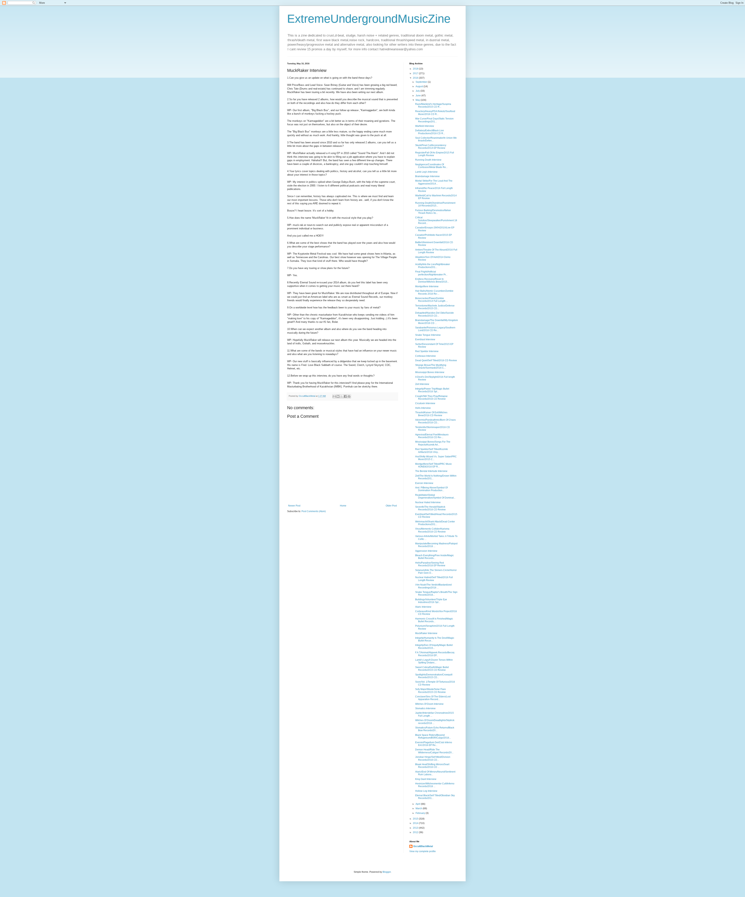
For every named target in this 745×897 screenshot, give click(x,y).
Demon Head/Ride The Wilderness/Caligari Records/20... (434, 751)
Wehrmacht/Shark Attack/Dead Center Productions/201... (435, 523)
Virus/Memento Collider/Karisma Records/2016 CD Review (432, 530)
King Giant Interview (425, 779)
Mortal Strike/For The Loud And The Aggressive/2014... (433, 182)
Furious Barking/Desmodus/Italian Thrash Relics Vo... (433, 211)
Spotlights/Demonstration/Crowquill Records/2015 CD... (433, 676)
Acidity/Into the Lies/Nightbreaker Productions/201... (432, 265)
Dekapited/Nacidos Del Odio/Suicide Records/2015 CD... (434, 314)
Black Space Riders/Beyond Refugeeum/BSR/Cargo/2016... (433, 736)
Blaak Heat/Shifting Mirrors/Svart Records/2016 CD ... (432, 765)
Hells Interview (423, 408)
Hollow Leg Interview (426, 791)
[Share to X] (342, 396)
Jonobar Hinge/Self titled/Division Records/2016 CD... (432, 758)
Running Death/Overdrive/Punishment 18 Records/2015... (435, 204)
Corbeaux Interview (425, 356)
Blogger (387, 872)
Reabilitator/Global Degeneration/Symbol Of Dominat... (435, 496)
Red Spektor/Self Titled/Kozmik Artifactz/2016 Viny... (431, 450)
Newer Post (294, 505)
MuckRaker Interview (426, 633)
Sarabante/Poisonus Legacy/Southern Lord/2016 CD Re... (435, 329)
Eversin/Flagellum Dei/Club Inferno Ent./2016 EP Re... (433, 743)
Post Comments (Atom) (313, 511)
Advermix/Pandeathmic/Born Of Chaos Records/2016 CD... (435, 421)
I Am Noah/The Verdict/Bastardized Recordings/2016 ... (433, 586)
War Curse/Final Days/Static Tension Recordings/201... (434, 120)
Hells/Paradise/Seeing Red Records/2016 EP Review (430, 564)
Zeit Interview (422, 384)
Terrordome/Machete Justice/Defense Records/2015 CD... (435, 307)
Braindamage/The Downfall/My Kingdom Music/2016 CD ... (436, 321)
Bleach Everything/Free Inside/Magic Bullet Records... (434, 556)
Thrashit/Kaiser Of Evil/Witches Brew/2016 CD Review (431, 414)
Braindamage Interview (427, 176)
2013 (416, 828)
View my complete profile (422, 851)
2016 (416, 78)
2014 (416, 823)
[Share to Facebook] (345, 396)
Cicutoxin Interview (425, 403)
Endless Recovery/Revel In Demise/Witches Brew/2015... (432, 280)
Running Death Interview (428, 159)
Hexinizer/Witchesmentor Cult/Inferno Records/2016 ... (434, 785)
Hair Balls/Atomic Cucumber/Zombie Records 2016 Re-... (434, 292)
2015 (416, 818)
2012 (416, 832)
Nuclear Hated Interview (428, 502)
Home (343, 505)
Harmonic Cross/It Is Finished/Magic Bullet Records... (434, 620)
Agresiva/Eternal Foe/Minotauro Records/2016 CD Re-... (432, 436)
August (420, 86)
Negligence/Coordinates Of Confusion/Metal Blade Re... (431, 166)
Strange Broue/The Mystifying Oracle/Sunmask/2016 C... (430, 366)
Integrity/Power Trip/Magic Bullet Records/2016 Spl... (432, 390)
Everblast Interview (425, 339)
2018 (416, 68)
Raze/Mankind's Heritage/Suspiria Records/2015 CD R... (433, 105)
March (419, 808)
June (418, 95)
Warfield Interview (424, 126)
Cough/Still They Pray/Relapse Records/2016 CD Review (431, 397)
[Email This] (334, 396)
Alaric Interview (423, 607)
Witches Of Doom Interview (429, 704)
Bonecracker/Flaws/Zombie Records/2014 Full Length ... (431, 299)
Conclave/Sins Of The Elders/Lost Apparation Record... (432, 698)
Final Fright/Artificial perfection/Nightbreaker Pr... (431, 273)
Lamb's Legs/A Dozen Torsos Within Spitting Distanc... (434, 661)
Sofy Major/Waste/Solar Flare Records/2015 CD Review (430, 690)
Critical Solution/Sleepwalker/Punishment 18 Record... (436, 220)
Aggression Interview (426, 551)
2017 (416, 73)
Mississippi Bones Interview (429, 372)
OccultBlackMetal (423, 846)
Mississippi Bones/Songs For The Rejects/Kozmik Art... (432, 443)
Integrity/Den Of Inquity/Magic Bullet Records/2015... (434, 646)
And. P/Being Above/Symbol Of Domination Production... (431, 489)
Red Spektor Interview (426, 351)
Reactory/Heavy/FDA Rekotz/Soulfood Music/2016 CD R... (435, 112)
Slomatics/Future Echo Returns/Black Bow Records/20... (434, 729)
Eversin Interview (424, 483)
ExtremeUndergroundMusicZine (368, 18)
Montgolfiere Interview (426, 286)
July (418, 91)
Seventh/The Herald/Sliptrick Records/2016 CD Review (430, 508)
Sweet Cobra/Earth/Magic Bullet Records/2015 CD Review (432, 668)
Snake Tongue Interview (428, 335)
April (418, 804)
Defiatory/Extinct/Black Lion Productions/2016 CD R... (430, 132)
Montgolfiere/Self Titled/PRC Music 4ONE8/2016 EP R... (433, 465)
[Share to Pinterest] (349, 396)
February (421, 813)
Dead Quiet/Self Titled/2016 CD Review (436, 360)
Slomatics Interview (425, 708)
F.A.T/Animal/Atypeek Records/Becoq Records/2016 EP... (434, 654)
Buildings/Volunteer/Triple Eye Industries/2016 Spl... (431, 601)
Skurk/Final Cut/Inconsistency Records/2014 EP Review (430, 146)
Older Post (391, 505)
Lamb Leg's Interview (426, 172)
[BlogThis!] (338, 396)
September (422, 82)
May (418, 100)
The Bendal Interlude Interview (431, 471)
